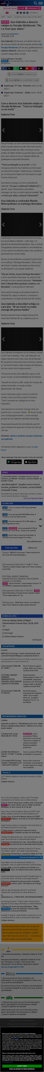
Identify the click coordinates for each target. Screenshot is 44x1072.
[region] (22, 1049)
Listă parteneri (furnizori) (7, 1062)
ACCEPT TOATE (22, 1066)
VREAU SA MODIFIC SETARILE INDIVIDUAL (22, 1069)
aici (10, 1045)
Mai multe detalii (15, 1038)
